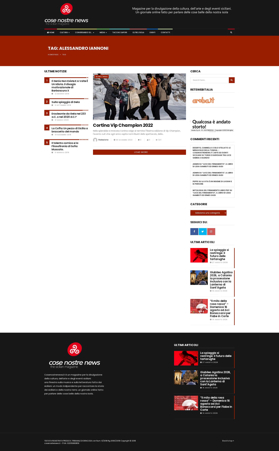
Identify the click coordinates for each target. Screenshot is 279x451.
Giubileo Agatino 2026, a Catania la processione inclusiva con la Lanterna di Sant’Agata (221, 280)
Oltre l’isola (138, 32)
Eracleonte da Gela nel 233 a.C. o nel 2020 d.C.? (69, 115)
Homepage (53, 54)
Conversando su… (84, 32)
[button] (231, 32)
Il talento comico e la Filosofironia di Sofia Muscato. (65, 146)
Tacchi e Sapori (119, 32)
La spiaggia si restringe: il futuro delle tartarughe (219, 254)
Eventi (152, 32)
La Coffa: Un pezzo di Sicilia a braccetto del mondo (70, 129)
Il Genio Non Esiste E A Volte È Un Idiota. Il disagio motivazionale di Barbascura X (70, 85)
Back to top (227, 441)
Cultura (63, 32)
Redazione (103, 140)
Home (51, 32)
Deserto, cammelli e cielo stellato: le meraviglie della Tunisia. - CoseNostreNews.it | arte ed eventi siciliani (212, 151)
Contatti (165, 32)
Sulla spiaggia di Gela (66, 102)
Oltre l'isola (102, 77)
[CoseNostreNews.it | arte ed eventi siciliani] (66, 14)
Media (102, 32)
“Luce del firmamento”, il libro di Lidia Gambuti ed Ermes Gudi (213, 165)
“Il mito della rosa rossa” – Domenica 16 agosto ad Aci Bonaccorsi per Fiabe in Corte (220, 308)
